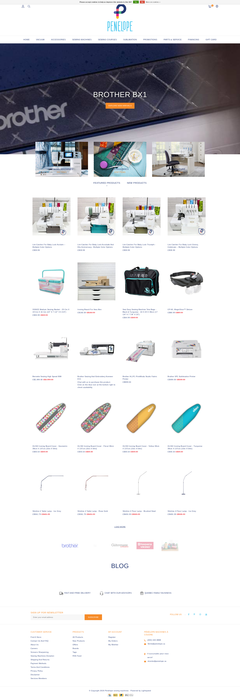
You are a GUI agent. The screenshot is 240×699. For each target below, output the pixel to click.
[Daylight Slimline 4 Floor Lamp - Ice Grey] (187, 483)
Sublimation (130, 40)
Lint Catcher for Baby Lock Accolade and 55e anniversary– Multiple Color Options (96, 246)
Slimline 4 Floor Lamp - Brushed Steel (139, 511)
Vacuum (40, 40)
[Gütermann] (95, 545)
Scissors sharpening (39, 652)
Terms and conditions (40, 667)
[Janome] (170, 545)
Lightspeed (146, 691)
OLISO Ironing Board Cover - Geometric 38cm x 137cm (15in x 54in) (50, 447)
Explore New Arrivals (120, 106)
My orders (113, 641)
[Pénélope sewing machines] (120, 17)
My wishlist (113, 645)
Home (26, 40)
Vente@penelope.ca (156, 644)
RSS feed (77, 656)
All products (78, 637)
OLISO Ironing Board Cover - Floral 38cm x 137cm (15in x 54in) (96, 447)
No (142, 2)
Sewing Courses (107, 40)
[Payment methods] (109, 695)
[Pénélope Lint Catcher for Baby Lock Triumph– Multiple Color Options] (142, 216)
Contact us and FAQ (39, 641)
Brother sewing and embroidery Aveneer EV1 (95, 377)
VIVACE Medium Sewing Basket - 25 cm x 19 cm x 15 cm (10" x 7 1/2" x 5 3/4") (50, 310)
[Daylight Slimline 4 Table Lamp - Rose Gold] (97, 483)
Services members (39, 678)
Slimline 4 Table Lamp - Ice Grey (46, 511)
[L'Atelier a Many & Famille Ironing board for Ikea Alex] (97, 281)
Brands (76, 648)
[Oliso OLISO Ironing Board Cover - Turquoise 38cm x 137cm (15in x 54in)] (187, 418)
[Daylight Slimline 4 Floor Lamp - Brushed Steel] (142, 483)
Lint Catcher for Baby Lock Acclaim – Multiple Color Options (48, 246)
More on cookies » (153, 2)
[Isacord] (145, 545)
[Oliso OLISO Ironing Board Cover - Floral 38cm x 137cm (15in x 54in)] (97, 418)
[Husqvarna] (120, 545)
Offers (75, 645)
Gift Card (211, 40)
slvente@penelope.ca (157, 661)
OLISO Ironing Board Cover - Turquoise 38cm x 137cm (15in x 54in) (185, 447)
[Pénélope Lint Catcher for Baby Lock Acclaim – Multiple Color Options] (51, 216)
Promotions (150, 40)
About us (35, 645)
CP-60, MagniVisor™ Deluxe (180, 309)
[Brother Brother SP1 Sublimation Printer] (187, 348)
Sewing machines (82, 40)
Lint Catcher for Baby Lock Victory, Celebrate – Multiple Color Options (183, 246)
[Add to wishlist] (40, 254)
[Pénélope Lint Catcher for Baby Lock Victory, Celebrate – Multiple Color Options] (187, 216)
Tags (75, 652)
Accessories (58, 40)
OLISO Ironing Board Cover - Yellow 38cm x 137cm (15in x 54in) (141, 447)
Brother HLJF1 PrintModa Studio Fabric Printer (140, 377)
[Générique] (70, 545)
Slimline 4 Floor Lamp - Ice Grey (182, 511)
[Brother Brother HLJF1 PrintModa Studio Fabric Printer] (142, 348)
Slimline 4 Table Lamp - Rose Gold (93, 511)
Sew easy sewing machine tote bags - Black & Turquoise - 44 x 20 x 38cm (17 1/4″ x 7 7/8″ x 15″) (140, 311)
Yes (135, 2)
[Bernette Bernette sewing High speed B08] (51, 348)
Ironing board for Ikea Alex (90, 309)
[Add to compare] (46, 254)
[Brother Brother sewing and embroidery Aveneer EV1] (97, 348)
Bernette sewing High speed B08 (47, 376)
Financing (193, 40)
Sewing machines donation (42, 656)
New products (79, 641)
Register (112, 637)
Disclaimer (35, 675)
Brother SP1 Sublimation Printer (182, 376)
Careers (34, 648)
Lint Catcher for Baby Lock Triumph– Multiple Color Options (139, 246)
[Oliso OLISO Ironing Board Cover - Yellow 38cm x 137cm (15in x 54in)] (142, 418)
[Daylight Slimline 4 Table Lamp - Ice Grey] (51, 483)
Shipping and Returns (40, 660)
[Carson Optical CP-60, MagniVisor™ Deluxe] (187, 281)
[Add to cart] (34, 254)
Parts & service (173, 40)
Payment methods (38, 663)
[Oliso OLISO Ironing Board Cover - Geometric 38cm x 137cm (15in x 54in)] (51, 418)
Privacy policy (37, 671)
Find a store (36, 637)
